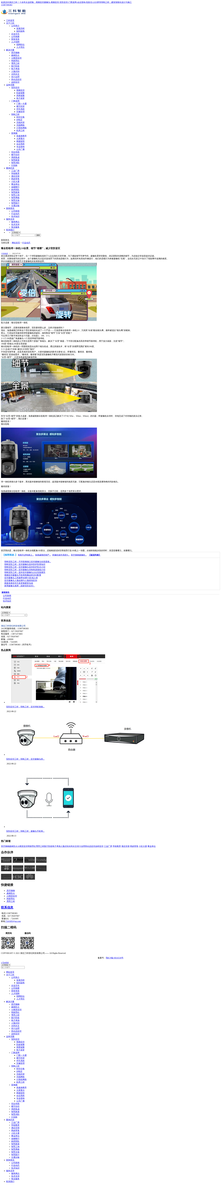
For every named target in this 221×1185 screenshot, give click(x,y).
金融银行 (15, 187)
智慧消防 (15, 163)
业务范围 (10, 85)
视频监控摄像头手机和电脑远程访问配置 (22, 575)
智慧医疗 (15, 203)
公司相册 (15, 36)
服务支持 (10, 219)
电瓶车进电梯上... (26, 555)
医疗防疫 (15, 66)
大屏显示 (20, 138)
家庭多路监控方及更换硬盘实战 (18, 583)
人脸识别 (15, 71)
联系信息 (7, 907)
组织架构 (20, 31)
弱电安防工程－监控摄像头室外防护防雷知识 (24, 564)
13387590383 (6, 5)
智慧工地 (15, 195)
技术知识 (15, 216)
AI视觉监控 (16, 58)
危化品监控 (16, 79)
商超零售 (15, 179)
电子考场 (15, 69)
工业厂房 (15, 171)
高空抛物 (15, 53)
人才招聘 (15, 42)
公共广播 (20, 149)
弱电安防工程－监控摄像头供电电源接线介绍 (24, 570)
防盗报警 (20, 93)
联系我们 (10, 230)
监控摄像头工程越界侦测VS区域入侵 (21, 578)
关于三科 (10, 23)
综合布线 (15, 152)
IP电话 (19, 120)
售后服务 (15, 227)
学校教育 (15, 173)
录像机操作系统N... (61, 555)
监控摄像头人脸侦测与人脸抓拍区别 (20, 580)
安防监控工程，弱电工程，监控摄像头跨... (25, 759)
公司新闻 (15, 211)
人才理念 (20, 47)
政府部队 (15, 189)
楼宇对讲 (20, 106)
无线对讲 (20, 122)
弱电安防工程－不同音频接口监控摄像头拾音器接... (27, 562)
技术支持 (15, 224)
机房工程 (20, 130)
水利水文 (15, 74)
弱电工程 (15, 114)
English (6, 962)
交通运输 (15, 206)
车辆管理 (20, 112)
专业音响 (20, 147)
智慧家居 (15, 160)
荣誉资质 (15, 39)
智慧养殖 (15, 198)
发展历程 (20, 28)
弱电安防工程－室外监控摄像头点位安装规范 (24, 572)
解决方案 (10, 50)
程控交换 (20, 117)
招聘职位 (20, 44)
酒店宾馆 (15, 176)
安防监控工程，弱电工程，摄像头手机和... (25, 831)
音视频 (14, 133)
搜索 (38, 235)
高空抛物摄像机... (79, 555)
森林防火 (15, 55)
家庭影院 (20, 141)
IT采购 (14, 165)
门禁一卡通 (21, 104)
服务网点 (15, 222)
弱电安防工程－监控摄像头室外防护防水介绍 (24, 567)
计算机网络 (21, 128)
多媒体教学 (21, 136)
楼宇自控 (15, 155)
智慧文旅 (15, 200)
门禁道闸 (15, 101)
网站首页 (16, 243)
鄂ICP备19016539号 (114, 958)
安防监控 (15, 87)
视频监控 (20, 90)
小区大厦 (15, 181)
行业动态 (15, 214)
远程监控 (15, 82)
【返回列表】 (95, 555)
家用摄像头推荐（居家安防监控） (19, 586)
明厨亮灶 (15, 61)
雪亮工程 (15, 63)
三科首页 (10, 20)
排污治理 (15, 77)
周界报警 (20, 95)
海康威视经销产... (43, 555)
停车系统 (20, 109)
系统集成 (15, 157)
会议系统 (20, 144)
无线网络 (20, 125)
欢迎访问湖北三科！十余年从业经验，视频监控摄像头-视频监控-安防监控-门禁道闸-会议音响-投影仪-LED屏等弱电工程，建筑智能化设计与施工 (66, 2)
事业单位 (15, 184)
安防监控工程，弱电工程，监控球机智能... (25, 707)
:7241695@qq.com (13, 921)
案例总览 (10, 168)
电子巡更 (20, 98)
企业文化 (15, 34)
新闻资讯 (10, 208)
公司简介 (15, 26)
